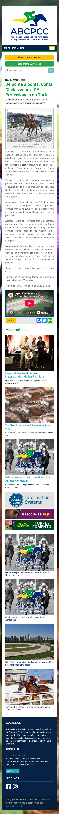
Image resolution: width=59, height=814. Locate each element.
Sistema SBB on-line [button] (31, 64)
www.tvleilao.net (14, 806)
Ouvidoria (14, 771)
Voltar (11, 320)
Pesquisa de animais (30, 57)
